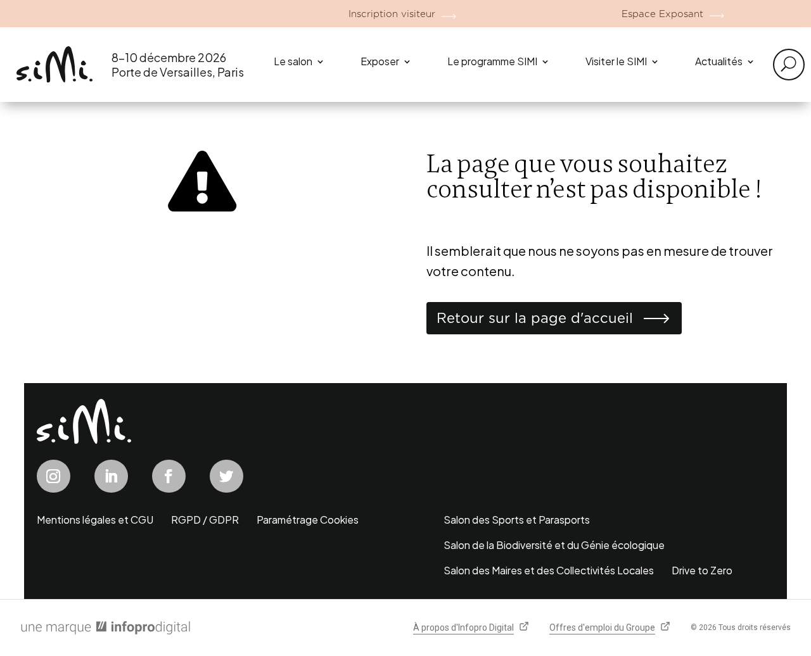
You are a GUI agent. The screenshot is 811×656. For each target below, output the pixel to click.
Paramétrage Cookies (308, 519)
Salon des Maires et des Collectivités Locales (549, 570)
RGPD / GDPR (205, 519)
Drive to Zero (702, 570)
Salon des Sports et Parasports (517, 519)
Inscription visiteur (391, 14)
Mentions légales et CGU (95, 519)
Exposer (380, 61)
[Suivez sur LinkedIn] (111, 476)
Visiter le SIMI (616, 61)
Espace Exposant (662, 14)
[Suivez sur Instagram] (53, 476)
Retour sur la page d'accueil (535, 318)
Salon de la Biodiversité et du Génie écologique (554, 545)
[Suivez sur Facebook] (169, 476)
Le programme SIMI (492, 61)
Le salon (293, 61)
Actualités (719, 61)
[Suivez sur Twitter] (226, 476)
